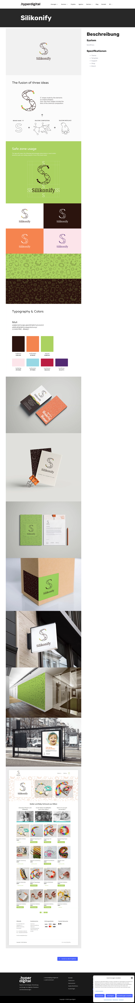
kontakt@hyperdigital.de (51, 977)
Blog (97, 4)
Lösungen (53, 4)
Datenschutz (115, 999)
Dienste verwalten (99, 991)
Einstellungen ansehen (124, 996)
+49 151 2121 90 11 (49, 980)
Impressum (121, 999)
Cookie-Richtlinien (108, 999)
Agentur (81, 4)
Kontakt (103, 4)
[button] (132, 978)
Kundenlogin (71, 988)
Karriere (88, 4)
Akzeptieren (99, 996)
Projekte (73, 4)
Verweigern (110, 996)
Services (63, 4)
